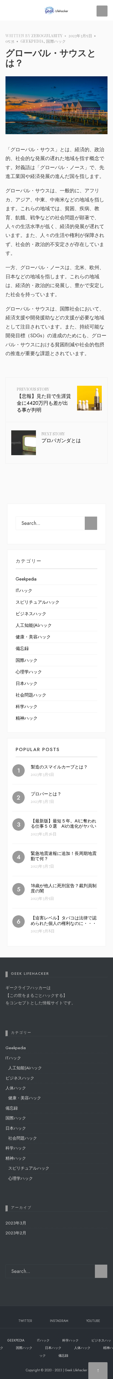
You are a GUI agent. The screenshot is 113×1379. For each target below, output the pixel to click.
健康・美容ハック (33, 637)
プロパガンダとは (61, 437)
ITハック (24, 590)
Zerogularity (47, 35)
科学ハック (27, 706)
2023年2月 (15, 1233)
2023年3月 (15, 1223)
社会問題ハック (31, 695)
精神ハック (27, 718)
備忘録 (22, 648)
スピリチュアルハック (38, 602)
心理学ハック (29, 672)
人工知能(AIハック (34, 625)
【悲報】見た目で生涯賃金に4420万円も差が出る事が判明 (44, 400)
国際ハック (56, 41)
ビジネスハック (31, 614)
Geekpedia (32, 41)
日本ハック (27, 683)
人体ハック (15, 1088)
